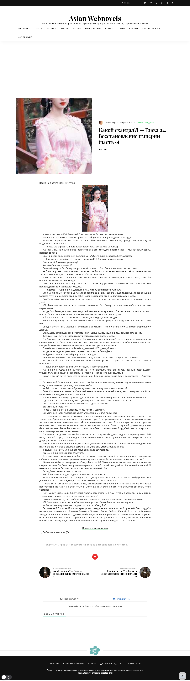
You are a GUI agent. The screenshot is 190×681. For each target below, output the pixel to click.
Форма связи (134, 664)
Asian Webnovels (95, 18)
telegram (145, 3)
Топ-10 (64, 29)
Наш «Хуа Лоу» (93, 29)
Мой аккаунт (25, 37)
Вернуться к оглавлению (95, 528)
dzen (162, 3)
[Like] (95, 557)
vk (151, 3)
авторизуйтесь (122, 598)
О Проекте (54, 664)
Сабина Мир (110, 122)
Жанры (50, 29)
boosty (156, 3)
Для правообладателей (111, 664)
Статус (109, 29)
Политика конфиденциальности (79, 664)
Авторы (77, 29)
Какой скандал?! (145, 122)
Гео (38, 29)
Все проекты (25, 29)
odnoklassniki (167, 3)
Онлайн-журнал (151, 29)
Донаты (133, 29)
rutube (173, 3)
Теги (122, 29)
